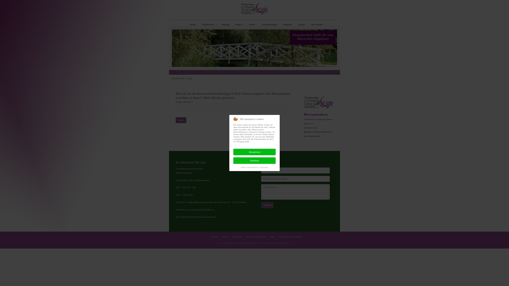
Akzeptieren (254, 152)
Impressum (264, 167)
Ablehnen (254, 160)
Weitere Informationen (249, 167)
